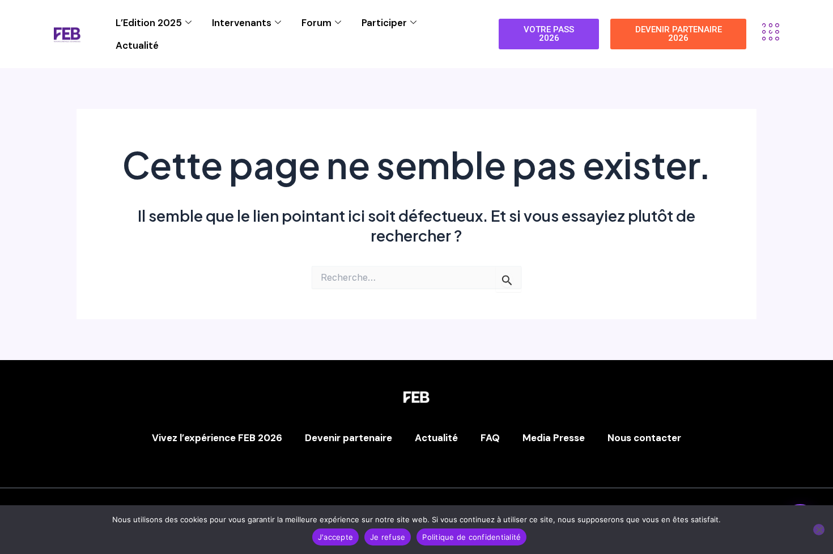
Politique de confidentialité (471, 537)
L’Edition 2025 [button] (149, 22)
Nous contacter (644, 438)
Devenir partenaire (348, 438)
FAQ (490, 438)
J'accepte (335, 537)
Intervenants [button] (241, 22)
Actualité (137, 45)
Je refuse (387, 537)
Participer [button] (384, 22)
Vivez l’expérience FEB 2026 (217, 438)
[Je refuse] (818, 529)
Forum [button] (316, 22)
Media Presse (553, 438)
